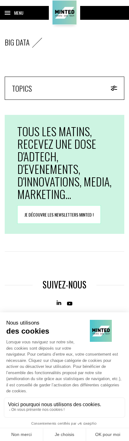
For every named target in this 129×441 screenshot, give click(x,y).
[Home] (64, 12)
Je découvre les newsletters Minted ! (59, 214)
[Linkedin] (59, 303)
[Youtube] (69, 303)
